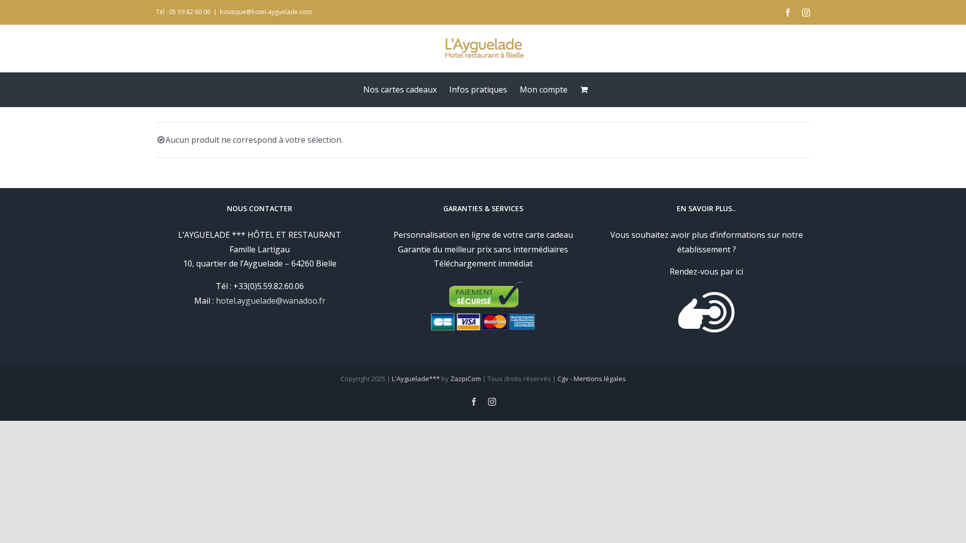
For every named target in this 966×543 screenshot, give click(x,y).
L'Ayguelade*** (416, 378)
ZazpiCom (465, 378)
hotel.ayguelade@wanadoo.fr (271, 300)
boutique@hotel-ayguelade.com (266, 12)
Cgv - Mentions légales (591, 378)
